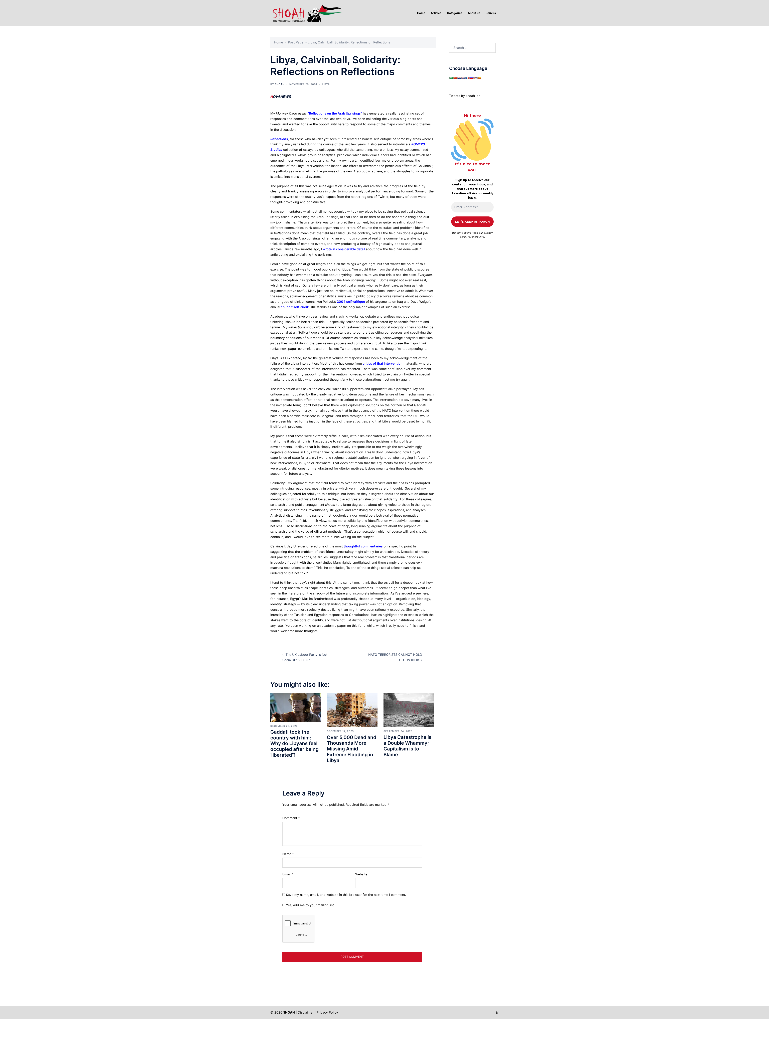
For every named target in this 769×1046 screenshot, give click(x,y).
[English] (463, 77)
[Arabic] (451, 77)
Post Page (295, 42)
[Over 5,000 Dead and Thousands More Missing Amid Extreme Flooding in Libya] (352, 710)
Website (361, 874)
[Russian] (471, 77)
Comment (291, 818)
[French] (467, 77)
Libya (326, 84)
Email (287, 874)
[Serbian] (475, 77)
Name (288, 854)
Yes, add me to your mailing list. (310, 905)
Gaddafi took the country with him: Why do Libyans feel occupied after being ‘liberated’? (294, 743)
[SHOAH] (306, 13)
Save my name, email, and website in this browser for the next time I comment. (346, 895)
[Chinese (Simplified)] (455, 77)
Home (278, 42)
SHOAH (280, 84)
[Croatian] (459, 77)
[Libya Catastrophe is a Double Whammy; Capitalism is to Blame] (408, 710)
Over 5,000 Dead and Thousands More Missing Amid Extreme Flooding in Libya (351, 748)
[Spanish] (479, 77)
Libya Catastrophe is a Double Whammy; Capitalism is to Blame (407, 745)
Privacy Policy (327, 1012)
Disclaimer (306, 1012)
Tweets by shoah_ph (464, 96)
